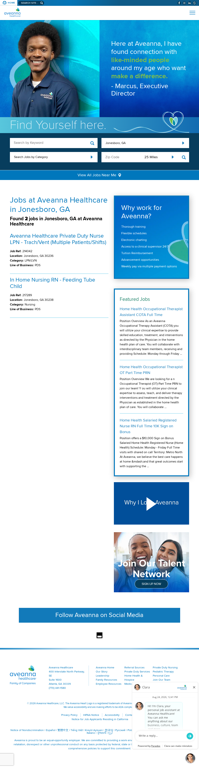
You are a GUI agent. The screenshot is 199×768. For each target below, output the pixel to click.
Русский (120, 730)
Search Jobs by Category (31, 157)
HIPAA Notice (91, 715)
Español (50, 730)
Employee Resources (108, 683)
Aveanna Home (105, 667)
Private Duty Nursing (165, 667)
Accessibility (112, 715)
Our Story (101, 671)
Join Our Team (161, 679)
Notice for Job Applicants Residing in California (100, 719)
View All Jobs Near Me (97, 175)
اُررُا (110, 733)
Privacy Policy (69, 715)
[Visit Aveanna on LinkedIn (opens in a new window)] (189, 3)
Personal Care (161, 675)
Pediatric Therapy (163, 671)
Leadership (102, 675)
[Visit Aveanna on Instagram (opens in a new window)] (184, 3)
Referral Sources (134, 667)
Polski (130, 730)
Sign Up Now (151, 584)
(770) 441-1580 (57, 688)
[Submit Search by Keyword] (92, 143)
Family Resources (106, 679)
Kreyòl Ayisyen (94, 730)
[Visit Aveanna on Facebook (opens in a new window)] (179, 3)
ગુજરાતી (101, 733)
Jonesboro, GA (116, 143)
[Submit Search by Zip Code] (183, 157)
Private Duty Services (137, 671)
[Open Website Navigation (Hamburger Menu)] (190, 12)
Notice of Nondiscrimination (27, 730)
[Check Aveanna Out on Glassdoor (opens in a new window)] (194, 3)
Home (11, 2)
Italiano (91, 733)
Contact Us (131, 715)
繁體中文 (63, 730)
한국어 (109, 730)
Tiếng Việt (77, 730)
